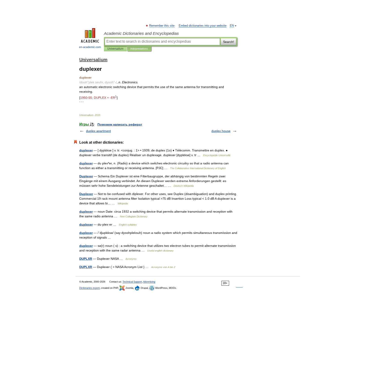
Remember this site (162, 25)
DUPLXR (85, 258)
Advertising (149, 281)
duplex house (220, 131)
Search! (228, 42)
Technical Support (132, 281)
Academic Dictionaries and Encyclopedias (141, 33)
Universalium (115, 48)
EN (232, 25)
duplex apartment (98, 131)
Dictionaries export (89, 288)
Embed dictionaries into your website (202, 25)
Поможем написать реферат (119, 124)
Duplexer (86, 176)
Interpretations (139, 48)
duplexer (86, 150)
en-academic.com (90, 47)
